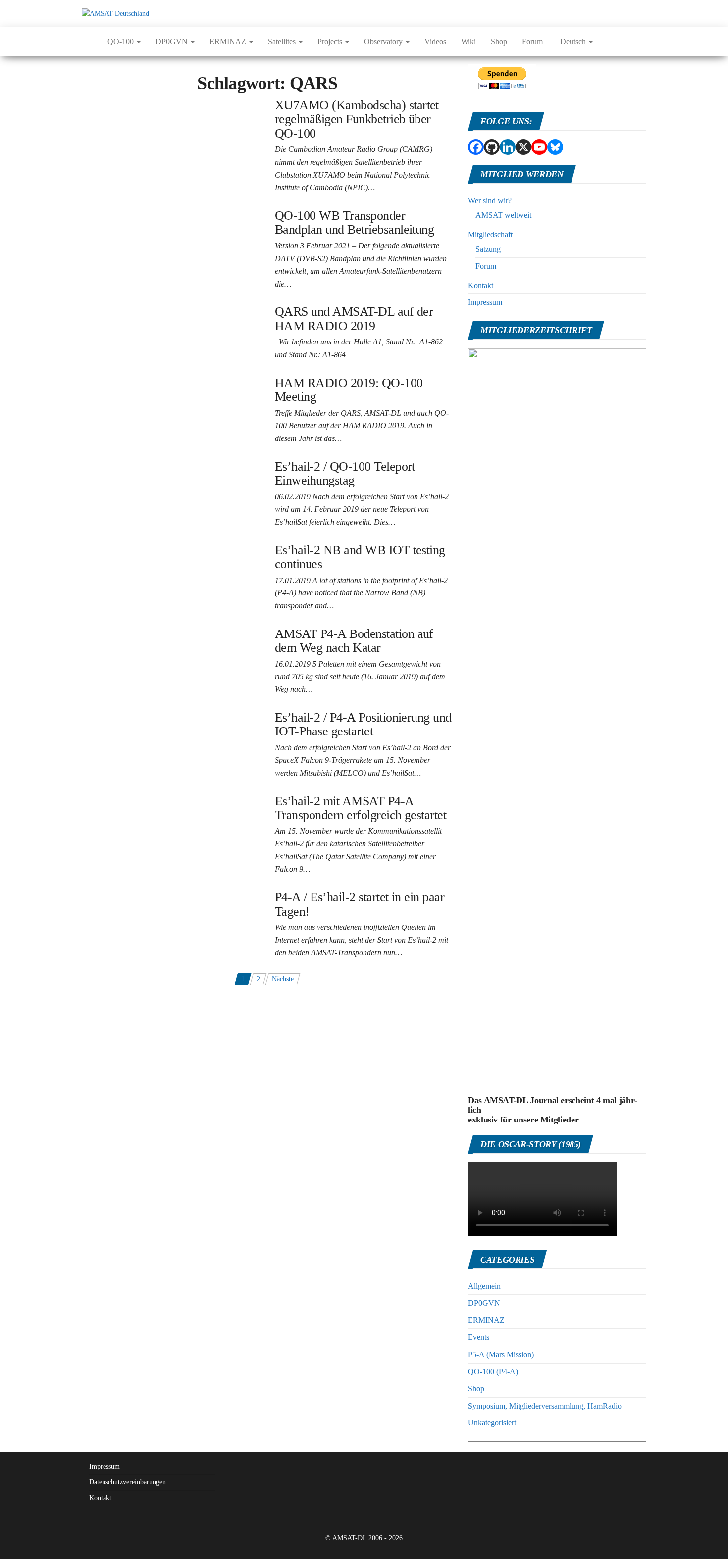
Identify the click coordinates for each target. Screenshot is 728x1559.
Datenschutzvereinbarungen (127, 1482)
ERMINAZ (228, 41)
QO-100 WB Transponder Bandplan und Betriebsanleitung (354, 222)
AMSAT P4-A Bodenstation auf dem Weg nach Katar (354, 641)
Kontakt (480, 285)
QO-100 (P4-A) (493, 1371)
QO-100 (121, 41)
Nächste (283, 979)
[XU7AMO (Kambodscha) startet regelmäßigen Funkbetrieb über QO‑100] (171, 108)
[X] (523, 147)
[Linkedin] (508, 147)
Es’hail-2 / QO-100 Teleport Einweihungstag (345, 473)
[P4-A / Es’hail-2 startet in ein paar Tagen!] (145, 895)
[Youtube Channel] (539, 147)
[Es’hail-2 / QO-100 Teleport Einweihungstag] (149, 465)
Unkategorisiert (492, 1422)
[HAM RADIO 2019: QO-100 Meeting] (139, 381)
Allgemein (484, 1286)
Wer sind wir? (490, 200)
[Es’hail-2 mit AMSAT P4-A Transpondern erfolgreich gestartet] (171, 804)
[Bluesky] (555, 147)
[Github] (492, 147)
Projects (330, 41)
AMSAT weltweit (503, 215)
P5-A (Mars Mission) (501, 1354)
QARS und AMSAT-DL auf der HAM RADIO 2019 (354, 318)
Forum (532, 41)
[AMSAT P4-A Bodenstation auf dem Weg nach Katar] (160, 632)
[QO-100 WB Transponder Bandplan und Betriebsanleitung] (168, 214)
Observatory (384, 41)
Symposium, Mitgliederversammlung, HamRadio (545, 1406)
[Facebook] (476, 147)
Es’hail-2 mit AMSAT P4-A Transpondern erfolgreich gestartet (360, 808)
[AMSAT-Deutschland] (87, 41)
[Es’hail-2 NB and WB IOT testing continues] (148, 548)
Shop (499, 41)
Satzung (488, 249)
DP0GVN (173, 41)
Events (478, 1337)
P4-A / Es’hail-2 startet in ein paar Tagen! (359, 904)
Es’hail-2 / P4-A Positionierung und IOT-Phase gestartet (363, 724)
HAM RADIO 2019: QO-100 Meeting (349, 390)
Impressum (485, 302)
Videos (435, 41)
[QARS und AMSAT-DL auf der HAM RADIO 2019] (158, 310)
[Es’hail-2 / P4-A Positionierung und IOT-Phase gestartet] (165, 716)
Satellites (283, 41)
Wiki (468, 41)
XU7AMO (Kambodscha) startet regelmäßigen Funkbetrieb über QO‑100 (357, 119)
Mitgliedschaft (490, 234)
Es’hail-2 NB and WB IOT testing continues (360, 557)
